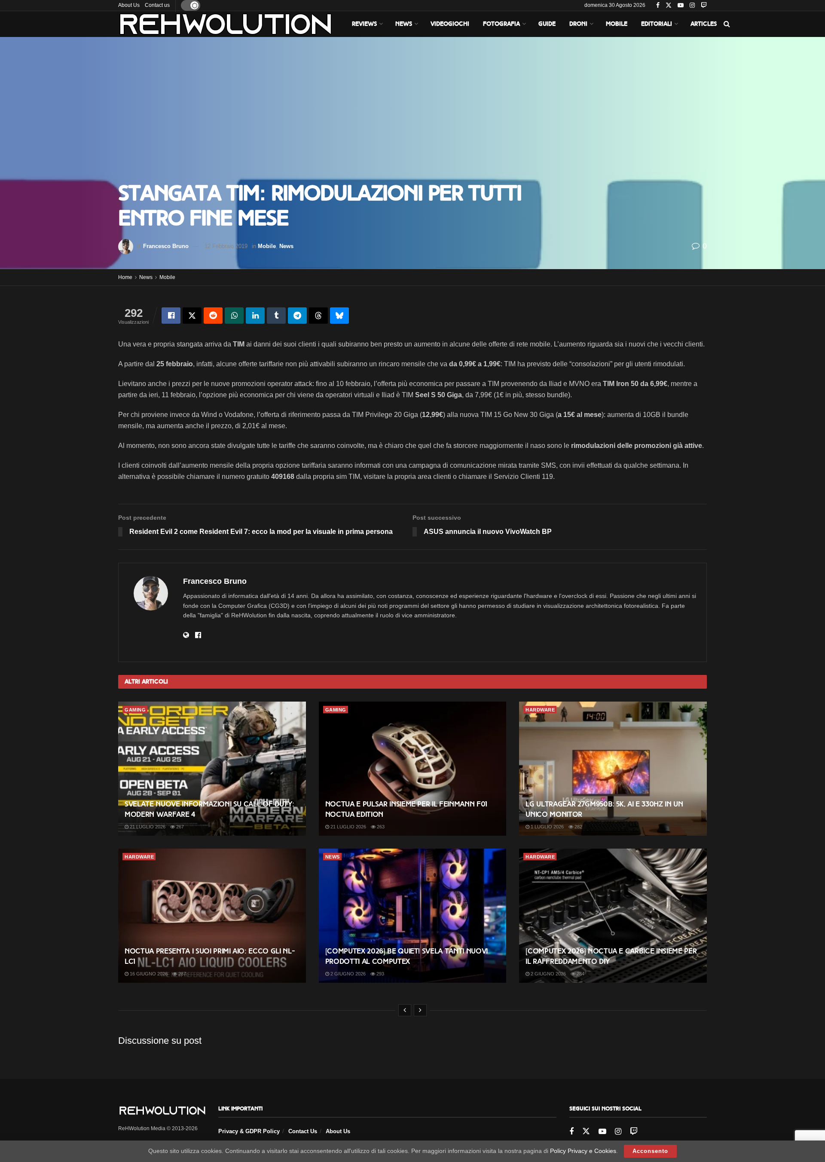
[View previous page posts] (404, 1010)
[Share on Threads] (318, 315)
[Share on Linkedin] (255, 315)
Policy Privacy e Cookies (583, 1150)
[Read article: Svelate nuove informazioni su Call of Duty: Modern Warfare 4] (212, 769)
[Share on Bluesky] (339, 315)
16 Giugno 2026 (148, 973)
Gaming (135, 709)
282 (577, 826)
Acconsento (650, 1151)
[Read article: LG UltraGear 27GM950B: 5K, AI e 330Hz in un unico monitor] (613, 769)
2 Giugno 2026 (347, 973)
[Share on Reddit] (213, 315)
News (403, 24)
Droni (578, 24)
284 (579, 973)
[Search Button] (727, 24)
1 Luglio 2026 (546, 826)
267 (179, 826)
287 (181, 973)
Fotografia (501, 24)
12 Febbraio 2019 (226, 246)
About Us (129, 5)
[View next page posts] (420, 1010)
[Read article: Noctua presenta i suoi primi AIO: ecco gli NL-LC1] (212, 916)
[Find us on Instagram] (692, 5)
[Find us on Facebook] (658, 5)
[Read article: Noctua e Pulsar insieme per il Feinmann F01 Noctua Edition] (413, 769)
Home (125, 277)
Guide (547, 24)
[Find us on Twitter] (669, 5)
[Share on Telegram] (297, 315)
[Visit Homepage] (225, 24)
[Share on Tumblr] (276, 315)
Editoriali (656, 24)
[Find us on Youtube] (681, 5)
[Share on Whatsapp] (234, 315)
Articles (704, 24)
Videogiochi (450, 24)
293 (379, 973)
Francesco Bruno (166, 246)
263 (380, 826)
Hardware (540, 709)
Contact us (157, 5)
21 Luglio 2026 (146, 826)
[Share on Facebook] (171, 315)
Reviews (364, 24)
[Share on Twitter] (192, 315)
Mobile (616, 24)
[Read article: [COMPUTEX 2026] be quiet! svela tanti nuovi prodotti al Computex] (413, 916)
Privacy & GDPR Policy (249, 1131)
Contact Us (302, 1131)
